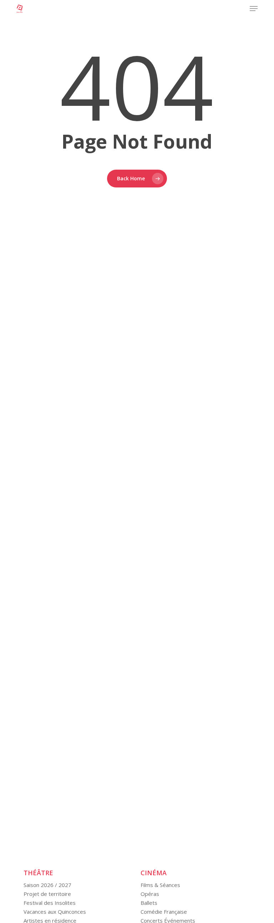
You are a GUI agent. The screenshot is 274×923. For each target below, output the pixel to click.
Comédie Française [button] (164, 911)
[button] (254, 8)
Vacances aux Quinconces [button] (55, 911)
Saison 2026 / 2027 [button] (47, 884)
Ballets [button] (149, 902)
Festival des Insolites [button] (50, 902)
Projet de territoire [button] (47, 893)
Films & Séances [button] (160, 884)
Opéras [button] (150, 893)
